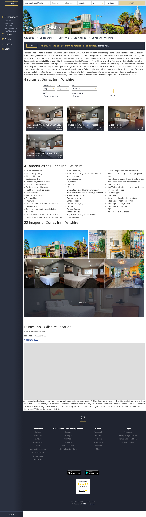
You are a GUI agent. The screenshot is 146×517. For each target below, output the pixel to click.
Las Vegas (9, 20)
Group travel (37, 456)
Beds (73, 85)
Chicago (68, 432)
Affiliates (38, 459)
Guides (38, 432)
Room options (77, 94)
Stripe (92, 504)
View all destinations (68, 449)
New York (9, 23)
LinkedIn (98, 445)
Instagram (98, 442)
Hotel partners (38, 452)
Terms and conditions (128, 439)
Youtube (98, 439)
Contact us (38, 442)
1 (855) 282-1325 (31, 340)
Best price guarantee (128, 435)
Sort (45, 93)
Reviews (37, 439)
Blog (98, 449)
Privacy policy (128, 442)
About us (38, 435)
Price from (47, 85)
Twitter (98, 435)
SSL (84, 504)
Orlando (8, 26)
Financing (128, 432)
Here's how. (103, 45)
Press (37, 445)
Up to (59, 85)
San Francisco (11, 28)
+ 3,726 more (10, 31)
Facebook (98, 432)
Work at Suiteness (38, 449)
